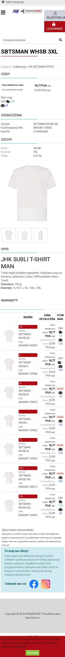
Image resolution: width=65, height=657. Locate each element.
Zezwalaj (32, 652)
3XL (35, 151)
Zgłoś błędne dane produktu (18, 530)
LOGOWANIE (55, 28)
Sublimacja (19, 66)
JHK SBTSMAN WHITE (41, 66)
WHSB (37, 148)
